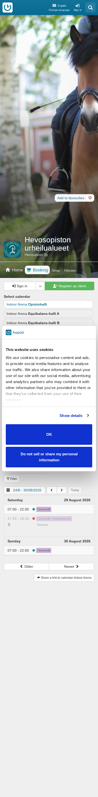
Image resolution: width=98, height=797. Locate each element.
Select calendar (17, 297)
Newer (69, 566)
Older (28, 566)
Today (75, 490)
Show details (71, 415)
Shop (56, 270)
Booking (40, 270)
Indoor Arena (27, 304)
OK (49, 434)
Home (17, 270)
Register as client (72, 286)
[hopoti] (8, 8)
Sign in (78, 10)
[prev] (51, 490)
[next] (62, 490)
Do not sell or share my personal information (49, 457)
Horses (70, 270)
